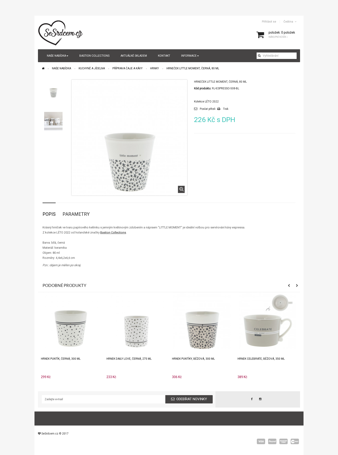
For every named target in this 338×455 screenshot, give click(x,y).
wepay (295, 441)
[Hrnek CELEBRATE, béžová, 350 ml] (267, 320)
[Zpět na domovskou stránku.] (43, 68)
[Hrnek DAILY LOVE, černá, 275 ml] (136, 320)
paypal (272, 441)
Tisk (225, 109)
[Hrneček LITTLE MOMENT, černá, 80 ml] (53, 89)
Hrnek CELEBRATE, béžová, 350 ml (261, 358)
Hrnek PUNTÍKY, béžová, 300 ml (193, 358)
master (283, 441)
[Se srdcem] (60, 32)
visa (261, 441)
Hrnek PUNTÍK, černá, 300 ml (60, 358)
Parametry (76, 214)
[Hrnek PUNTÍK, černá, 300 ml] (71, 320)
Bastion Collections (113, 232)
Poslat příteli (207, 109)
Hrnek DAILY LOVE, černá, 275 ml (129, 358)
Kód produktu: (202, 88)
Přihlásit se (269, 21)
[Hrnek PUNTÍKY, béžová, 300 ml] (202, 320)
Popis (49, 214)
